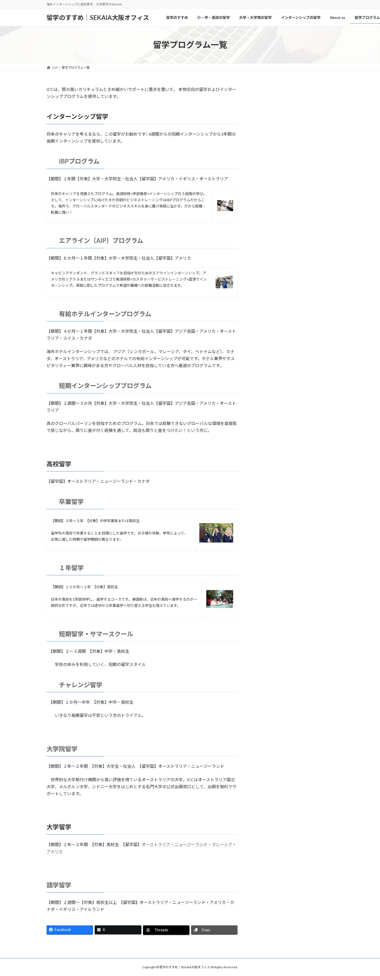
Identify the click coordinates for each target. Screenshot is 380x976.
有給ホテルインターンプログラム (105, 313)
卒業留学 (71, 501)
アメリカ (55, 851)
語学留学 (59, 885)
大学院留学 (62, 749)
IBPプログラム (79, 161)
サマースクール (111, 634)
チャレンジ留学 (84, 684)
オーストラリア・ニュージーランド (175, 844)
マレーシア (222, 844)
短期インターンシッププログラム (105, 385)
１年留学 (71, 567)
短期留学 (71, 634)
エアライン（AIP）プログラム (104, 240)
